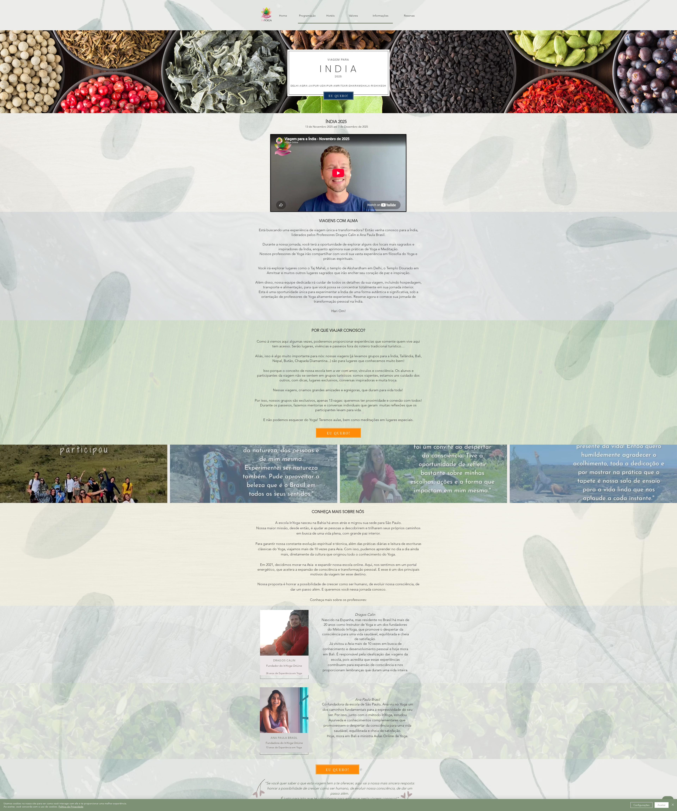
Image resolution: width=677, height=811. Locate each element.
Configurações (641, 805)
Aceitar (662, 805)
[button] (83, 474)
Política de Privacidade (71, 806)
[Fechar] (673, 805)
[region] (284, 644)
